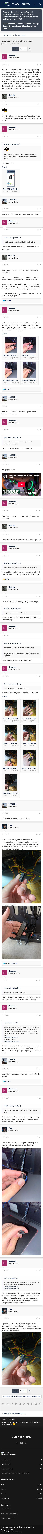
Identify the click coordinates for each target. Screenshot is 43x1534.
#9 (40, 430)
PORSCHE (12, 200)
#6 (40, 265)
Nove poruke (6, 1509)
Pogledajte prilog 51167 (11, 1287)
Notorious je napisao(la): (12, 609)
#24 (40, 1270)
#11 (40, 511)
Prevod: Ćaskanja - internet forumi (11, 1532)
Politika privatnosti (34, 1422)
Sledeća (23, 49)
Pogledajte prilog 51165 (11, 1037)
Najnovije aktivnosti (8, 1518)
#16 (40, 676)
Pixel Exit (10, 1530)
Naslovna (9, 1424)
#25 (40, 1318)
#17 (40, 813)
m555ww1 (39, 1498)
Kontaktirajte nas (6, 1422)
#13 (40, 555)
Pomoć (3, 1424)
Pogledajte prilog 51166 (11, 1041)
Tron (10, 825)
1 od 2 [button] (15, 49)
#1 (40, 64)
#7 (40, 317)
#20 (40, 1015)
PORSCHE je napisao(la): (11, 238)
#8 (40, 406)
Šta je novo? (5, 1505)
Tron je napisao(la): (10, 1023)
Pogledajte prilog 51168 (11, 1289)
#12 (40, 534)
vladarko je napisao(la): (11, 144)
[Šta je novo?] (34, 4)
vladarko (11, 95)
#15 (40, 635)
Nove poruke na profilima (9, 1513)
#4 (40, 209)
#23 (40, 1137)
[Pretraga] (40, 4)
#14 (40, 596)
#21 (40, 1068)
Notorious (6, 44)
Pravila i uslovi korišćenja (20, 1422)
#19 (40, 980)
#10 (40, 464)
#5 (40, 230)
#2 (40, 104)
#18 (40, 834)
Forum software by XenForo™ (18, 1527)
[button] (2, 4)
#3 (40, 136)
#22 (40, 1098)
